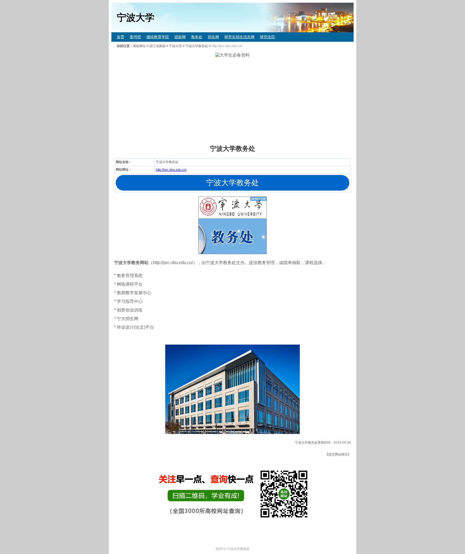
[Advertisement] (272, 101)
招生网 (213, 37)
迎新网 (180, 37)
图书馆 (135, 37)
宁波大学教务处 (196, 46)
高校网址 (139, 46)
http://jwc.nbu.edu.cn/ (171, 170)
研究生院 (267, 37)
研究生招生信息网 (239, 37)
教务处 (196, 37)
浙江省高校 (157, 46)
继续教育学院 (157, 37)
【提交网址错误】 (338, 454)
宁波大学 (175, 46)
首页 (120, 37)
